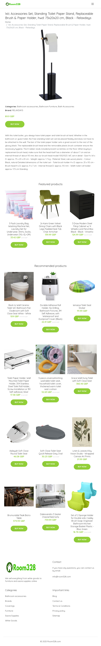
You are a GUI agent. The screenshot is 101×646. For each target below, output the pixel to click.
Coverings (10, 606)
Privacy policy (58, 611)
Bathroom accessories (27, 106)
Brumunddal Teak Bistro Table (19, 516)
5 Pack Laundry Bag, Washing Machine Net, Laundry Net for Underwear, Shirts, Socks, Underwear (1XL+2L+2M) (19, 229)
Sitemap (56, 615)
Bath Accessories (66, 106)
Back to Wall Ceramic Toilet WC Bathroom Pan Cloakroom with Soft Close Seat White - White (19, 309)
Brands (8, 601)
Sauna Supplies (12, 615)
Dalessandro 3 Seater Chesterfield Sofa (50, 515)
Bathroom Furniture (48, 106)
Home (8, 22)
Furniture (9, 611)
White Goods (11, 620)
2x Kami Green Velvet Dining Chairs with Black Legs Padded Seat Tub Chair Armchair (50, 227)
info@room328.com (61, 576)
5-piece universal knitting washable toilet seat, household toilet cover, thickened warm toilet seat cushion (50, 383)
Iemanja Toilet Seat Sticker (82, 306)
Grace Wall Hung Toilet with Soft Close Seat (82, 379)
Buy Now (15, 124)
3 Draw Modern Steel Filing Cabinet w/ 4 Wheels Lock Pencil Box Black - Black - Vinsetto (82, 227)
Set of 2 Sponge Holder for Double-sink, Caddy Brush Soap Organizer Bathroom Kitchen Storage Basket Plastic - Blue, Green (82, 522)
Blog (54, 596)
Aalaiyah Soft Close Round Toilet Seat (18, 452)
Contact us (57, 601)
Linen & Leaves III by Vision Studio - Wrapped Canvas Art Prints (82, 454)
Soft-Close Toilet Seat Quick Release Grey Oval (50, 452)
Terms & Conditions (61, 606)
